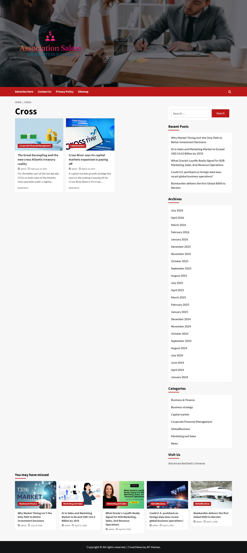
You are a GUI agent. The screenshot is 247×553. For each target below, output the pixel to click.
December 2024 (181, 319)
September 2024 (181, 340)
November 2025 (181, 253)
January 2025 (179, 311)
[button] (229, 92)
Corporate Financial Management (35, 145)
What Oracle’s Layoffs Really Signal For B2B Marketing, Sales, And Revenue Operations (198, 163)
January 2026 (179, 239)
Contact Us (44, 92)
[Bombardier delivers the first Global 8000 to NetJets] (211, 495)
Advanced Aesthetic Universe (186, 463)
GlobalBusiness (180, 429)
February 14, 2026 (39, 169)
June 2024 (177, 362)
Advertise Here (24, 92)
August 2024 (179, 348)
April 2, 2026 (168, 525)
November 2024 (181, 326)
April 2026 (177, 217)
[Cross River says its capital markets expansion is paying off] (90, 134)
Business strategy (182, 407)
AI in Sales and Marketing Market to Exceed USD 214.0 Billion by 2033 (198, 151)
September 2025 (181, 268)
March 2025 (178, 297)
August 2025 (179, 275)
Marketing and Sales (183, 436)
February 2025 (180, 304)
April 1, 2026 (212, 521)
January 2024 (179, 377)
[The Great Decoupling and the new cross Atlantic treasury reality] (39, 134)
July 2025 (177, 282)
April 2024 (177, 369)
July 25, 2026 (36, 525)
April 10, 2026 (125, 529)
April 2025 (177, 290)
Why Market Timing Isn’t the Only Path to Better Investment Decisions (196, 140)
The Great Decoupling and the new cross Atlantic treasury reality (38, 159)
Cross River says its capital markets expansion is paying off (88, 159)
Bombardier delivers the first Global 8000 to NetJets (198, 185)
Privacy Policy (64, 92)
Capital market (77, 145)
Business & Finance (183, 400)
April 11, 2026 (81, 525)
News (174, 443)
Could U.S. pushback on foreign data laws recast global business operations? (196, 174)
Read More (23, 187)
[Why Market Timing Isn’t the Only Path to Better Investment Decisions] (35, 495)
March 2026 (178, 224)
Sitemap (83, 92)
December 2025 (181, 246)
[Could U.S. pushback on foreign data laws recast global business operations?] (167, 495)
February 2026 (180, 232)
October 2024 (179, 333)
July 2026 (177, 210)
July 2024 (177, 355)
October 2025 (179, 261)
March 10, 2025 (88, 169)
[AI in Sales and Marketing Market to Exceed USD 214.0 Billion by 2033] (79, 495)
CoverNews (135, 547)
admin (24, 169)
